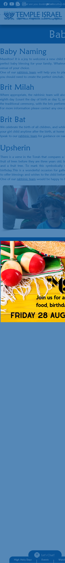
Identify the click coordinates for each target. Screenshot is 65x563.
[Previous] (5, 281)
